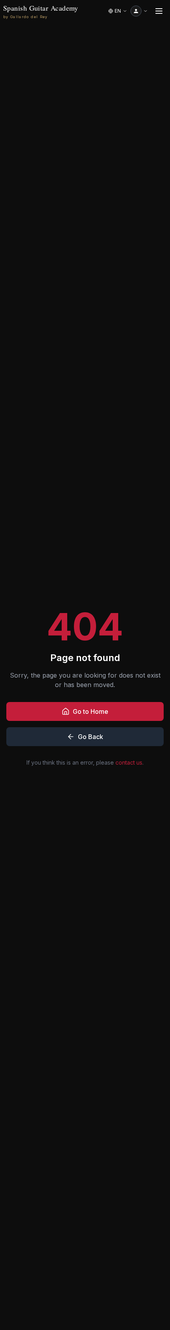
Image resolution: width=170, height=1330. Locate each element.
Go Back (90, 737)
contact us (128, 762)
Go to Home (90, 711)
